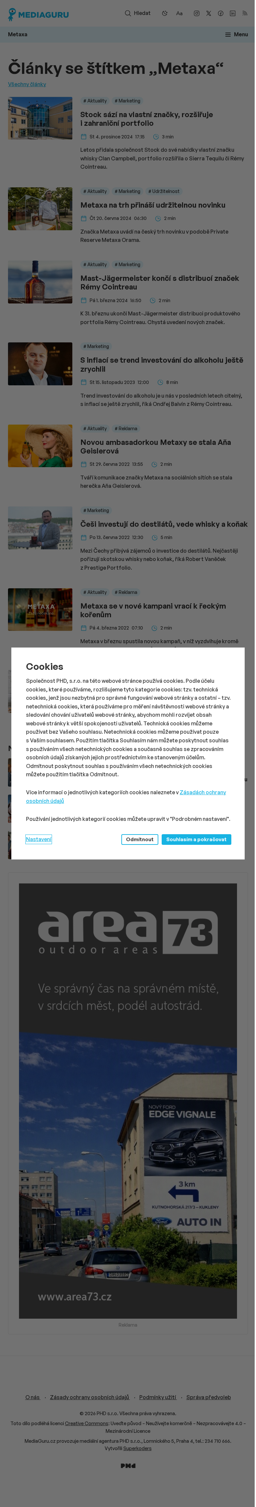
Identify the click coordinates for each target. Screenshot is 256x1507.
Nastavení (38, 839)
